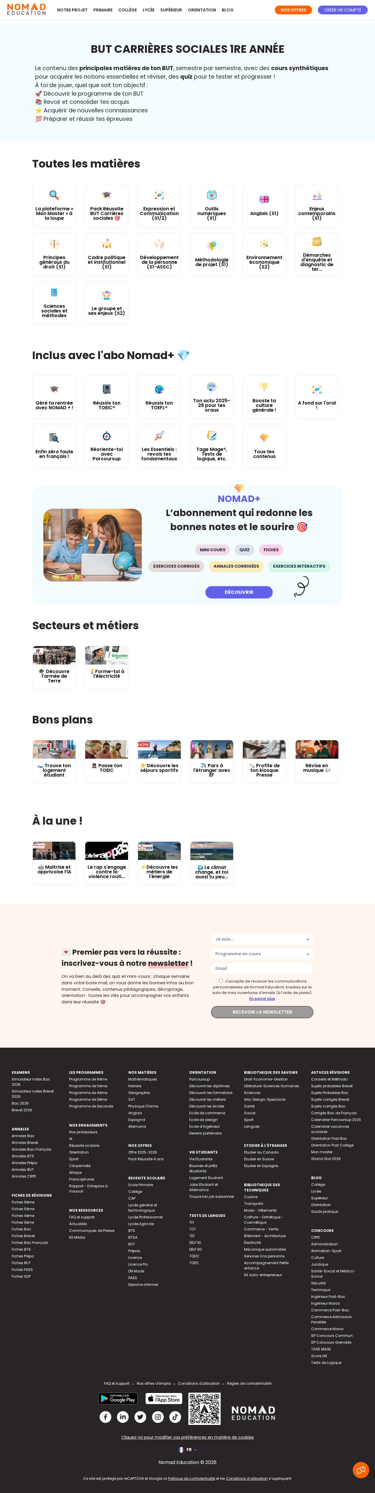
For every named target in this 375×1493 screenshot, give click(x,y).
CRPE (315, 1237)
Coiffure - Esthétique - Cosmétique (263, 1220)
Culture (317, 1257)
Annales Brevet (25, 1142)
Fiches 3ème (23, 1222)
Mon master (322, 1151)
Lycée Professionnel (145, 1217)
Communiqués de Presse (91, 1230)
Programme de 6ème (88, 1079)
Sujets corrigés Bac (328, 1106)
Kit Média (77, 1237)
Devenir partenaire (205, 1133)
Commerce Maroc (327, 1328)
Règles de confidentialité (249, 1383)
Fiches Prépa (23, 1256)
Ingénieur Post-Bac (328, 1296)
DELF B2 (195, 1249)
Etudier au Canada (261, 1152)
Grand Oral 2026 (326, 1158)
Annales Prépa (24, 1162)
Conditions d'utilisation (199, 1383)
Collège (127, 10)
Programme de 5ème (88, 1085)
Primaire (102, 10)
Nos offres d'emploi (154, 1383)
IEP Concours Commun (332, 1335)
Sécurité (318, 1283)
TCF (192, 1229)
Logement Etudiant (206, 1177)
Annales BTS (23, 1156)
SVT (131, 1099)
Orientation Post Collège (332, 1145)
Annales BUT (23, 1169)
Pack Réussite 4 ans (146, 1158)
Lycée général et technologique (142, 1208)
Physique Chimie (143, 1106)
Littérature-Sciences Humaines (271, 1085)
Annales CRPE (24, 1176)
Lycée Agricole (141, 1223)
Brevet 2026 (22, 1110)
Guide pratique (324, 1211)
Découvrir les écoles (206, 1106)
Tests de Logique (326, 1362)
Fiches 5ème (23, 1208)
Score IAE (319, 1355)
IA (70, 1138)
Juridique (319, 1264)
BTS (131, 1230)
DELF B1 (195, 1242)
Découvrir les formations (211, 1092)
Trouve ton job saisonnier (211, 1196)
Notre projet (72, 10)
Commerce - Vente (261, 1229)
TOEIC (194, 1256)
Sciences (252, 1092)
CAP (131, 1198)
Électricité (252, 1242)
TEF (192, 1235)
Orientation (202, 10)
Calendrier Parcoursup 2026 (336, 1119)
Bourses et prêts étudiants (203, 1168)
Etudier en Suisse (259, 1158)
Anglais (135, 1112)
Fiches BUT (21, 1262)
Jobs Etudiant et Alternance (203, 1187)
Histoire (134, 1085)
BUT (131, 1244)
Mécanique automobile (265, 1249)
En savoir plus (262, 998)
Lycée (148, 10)
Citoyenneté (80, 1165)
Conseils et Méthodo (329, 1079)
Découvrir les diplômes (209, 1085)
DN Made (136, 1271)
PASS (132, 1277)
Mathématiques (142, 1079)
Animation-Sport (326, 1250)
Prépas (134, 1250)
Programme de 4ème (88, 1092)
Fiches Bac (21, 1229)
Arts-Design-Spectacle (264, 1099)
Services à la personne (264, 1256)
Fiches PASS (22, 1269)
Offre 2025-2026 (142, 1152)
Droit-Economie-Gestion (266, 1079)
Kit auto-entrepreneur (263, 1274)
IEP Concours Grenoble (331, 1342)
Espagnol (136, 1119)
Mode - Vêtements (260, 1210)
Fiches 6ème (23, 1202)
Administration (324, 1244)
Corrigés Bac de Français (334, 1112)
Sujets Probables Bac (330, 1092)
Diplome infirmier (143, 1284)
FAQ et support (82, 1217)
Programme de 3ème (88, 1099)
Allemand (137, 1126)
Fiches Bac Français (30, 1242)
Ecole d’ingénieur (204, 1126)
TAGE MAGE (321, 1349)
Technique (320, 1289)
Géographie (139, 1092)
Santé (249, 1106)
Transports (253, 1203)
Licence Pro (138, 1264)
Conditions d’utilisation (247, 1478)
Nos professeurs (83, 1132)
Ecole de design (203, 1119)
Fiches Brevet (23, 1235)
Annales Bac (23, 1135)
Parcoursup (199, 1079)
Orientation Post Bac (329, 1138)
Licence (135, 1257)
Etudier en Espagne (261, 1165)
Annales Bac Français (31, 1149)
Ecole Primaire (140, 1184)
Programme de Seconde (91, 1106)
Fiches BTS (21, 1249)
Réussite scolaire (84, 1145)
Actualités (78, 1223)
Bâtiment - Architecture (265, 1235)
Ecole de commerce (207, 1112)
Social (249, 1112)
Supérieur (171, 10)
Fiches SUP (21, 1276)
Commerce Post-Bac (330, 1310)
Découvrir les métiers (207, 1099)
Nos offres (293, 10)
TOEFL (194, 1262)
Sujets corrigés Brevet (330, 1099)
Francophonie (81, 1179)
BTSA (132, 1237)
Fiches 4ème (23, 1215)
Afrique (75, 1172)
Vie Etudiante (200, 1158)
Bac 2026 (20, 1103)
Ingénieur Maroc (325, 1303)
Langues (252, 1126)
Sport (74, 1158)
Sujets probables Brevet (332, 1085)
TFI (191, 1222)
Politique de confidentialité (191, 1478)
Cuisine (251, 1196)
